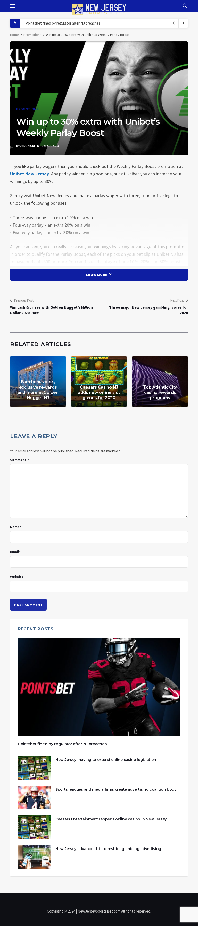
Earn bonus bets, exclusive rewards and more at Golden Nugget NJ (38, 389)
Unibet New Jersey (29, 174)
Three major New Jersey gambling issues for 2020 (148, 310)
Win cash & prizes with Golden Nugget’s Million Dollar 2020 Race (51, 310)
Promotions (32, 34)
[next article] (174, 23)
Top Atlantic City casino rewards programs (160, 392)
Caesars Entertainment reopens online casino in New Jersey (111, 819)
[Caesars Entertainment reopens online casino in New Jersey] (34, 827)
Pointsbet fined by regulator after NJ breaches (63, 23)
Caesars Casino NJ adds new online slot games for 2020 (99, 392)
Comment (19, 459)
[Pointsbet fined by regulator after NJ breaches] (99, 687)
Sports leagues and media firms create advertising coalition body (115, 789)
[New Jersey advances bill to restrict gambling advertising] (34, 857)
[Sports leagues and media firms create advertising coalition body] (34, 797)
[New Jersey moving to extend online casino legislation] (34, 768)
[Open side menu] (12, 6)
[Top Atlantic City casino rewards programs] (160, 381)
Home (14, 34)
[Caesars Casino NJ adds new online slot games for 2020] (99, 381)
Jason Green (29, 146)
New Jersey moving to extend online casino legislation (105, 759)
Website (17, 576)
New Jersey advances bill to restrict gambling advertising (108, 848)
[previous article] (183, 23)
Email (15, 551)
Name (15, 526)
